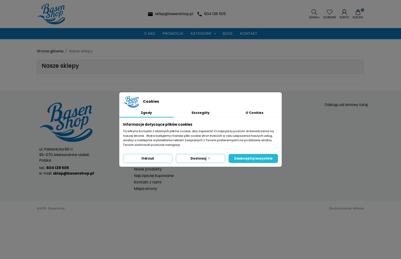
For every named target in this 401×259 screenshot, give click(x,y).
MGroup (358, 208)
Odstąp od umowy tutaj (346, 104)
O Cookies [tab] (254, 112)
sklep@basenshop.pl (174, 13)
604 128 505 (215, 13)
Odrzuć (147, 158)
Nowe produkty (148, 169)
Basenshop (56, 208)
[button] (314, 14)
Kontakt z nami (147, 182)
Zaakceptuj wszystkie (253, 158)
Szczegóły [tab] (200, 112)
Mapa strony (145, 188)
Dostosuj (198, 158)
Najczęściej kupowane (154, 175)
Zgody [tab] (146, 112)
